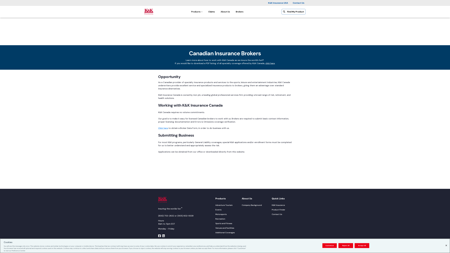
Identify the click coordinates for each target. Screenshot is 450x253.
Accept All (362, 246)
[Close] (446, 245)
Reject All (345, 246)
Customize (329, 246)
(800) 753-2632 (166, 215)
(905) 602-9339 (185, 215)
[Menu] (159, 236)
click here (270, 63)
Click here (163, 128)
